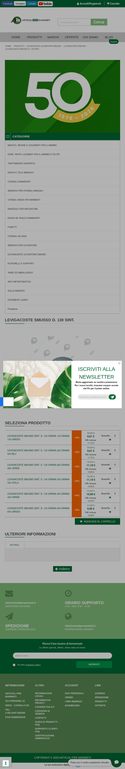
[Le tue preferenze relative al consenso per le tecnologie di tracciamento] (6, 763)
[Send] (112, 397)
